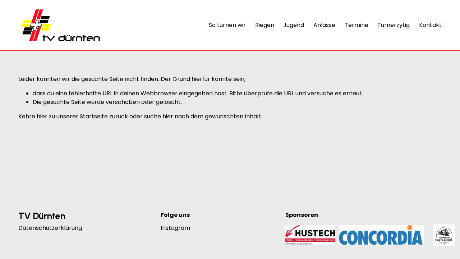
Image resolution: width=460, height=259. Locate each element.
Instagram (175, 228)
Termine (356, 25)
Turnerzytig (393, 25)
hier (42, 116)
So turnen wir (227, 25)
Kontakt (430, 25)
